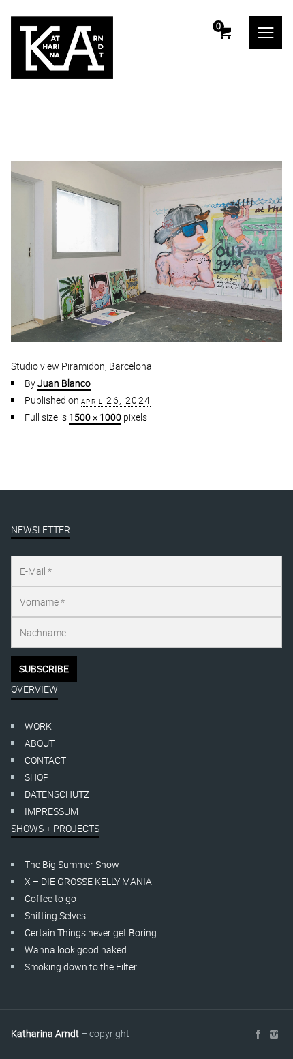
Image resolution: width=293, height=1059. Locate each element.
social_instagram (274, 1034)
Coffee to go (50, 898)
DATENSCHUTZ (57, 794)
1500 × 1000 (95, 417)
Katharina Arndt (45, 1033)
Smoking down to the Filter (81, 966)
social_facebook (257, 1034)
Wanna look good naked (76, 949)
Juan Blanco (64, 382)
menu (265, 32)
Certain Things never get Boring (91, 932)
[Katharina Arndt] (62, 47)
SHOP (37, 777)
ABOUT (40, 742)
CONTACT (45, 760)
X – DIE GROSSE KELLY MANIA (88, 881)
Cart (218, 26)
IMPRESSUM (51, 811)
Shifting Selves (55, 915)
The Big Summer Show (72, 864)
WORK (38, 725)
